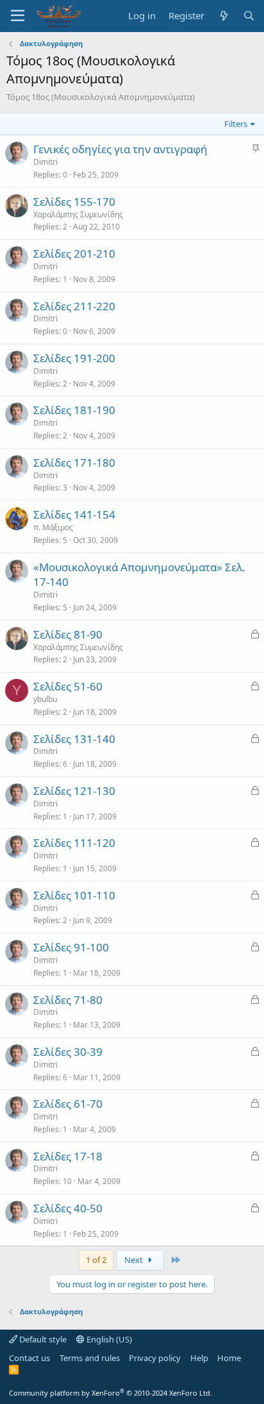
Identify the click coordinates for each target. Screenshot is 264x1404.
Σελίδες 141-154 (74, 514)
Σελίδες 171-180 (74, 462)
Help (199, 1358)
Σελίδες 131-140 (74, 738)
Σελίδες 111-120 (74, 842)
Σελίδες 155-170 (74, 201)
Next (134, 1260)
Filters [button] (235, 124)
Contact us (29, 1358)
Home (229, 1358)
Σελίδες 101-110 (74, 895)
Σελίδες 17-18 (68, 1156)
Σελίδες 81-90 (68, 634)
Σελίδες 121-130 (74, 790)
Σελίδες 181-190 (74, 410)
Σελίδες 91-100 (71, 947)
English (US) (108, 1339)
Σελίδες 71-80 (68, 999)
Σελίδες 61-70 (68, 1103)
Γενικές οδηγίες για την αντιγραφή (120, 149)
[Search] (248, 16)
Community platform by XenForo (110, 1393)
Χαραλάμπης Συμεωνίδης (78, 214)
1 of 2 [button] (96, 1260)
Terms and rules (90, 1358)
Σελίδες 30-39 (68, 1051)
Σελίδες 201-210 (74, 253)
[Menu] (18, 16)
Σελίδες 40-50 (68, 1208)
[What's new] (223, 16)
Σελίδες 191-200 (74, 358)
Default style (42, 1339)
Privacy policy (155, 1358)
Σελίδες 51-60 (68, 686)
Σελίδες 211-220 (74, 306)
